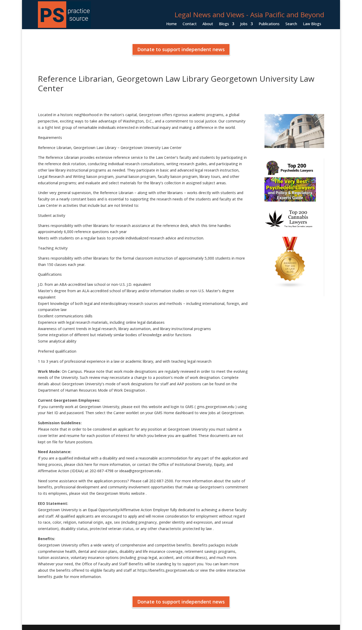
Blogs (224, 24)
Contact (190, 24)
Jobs (244, 24)
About (207, 24)
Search (291, 24)
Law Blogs (312, 24)
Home (171, 24)
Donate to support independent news (181, 49)
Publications (269, 24)
